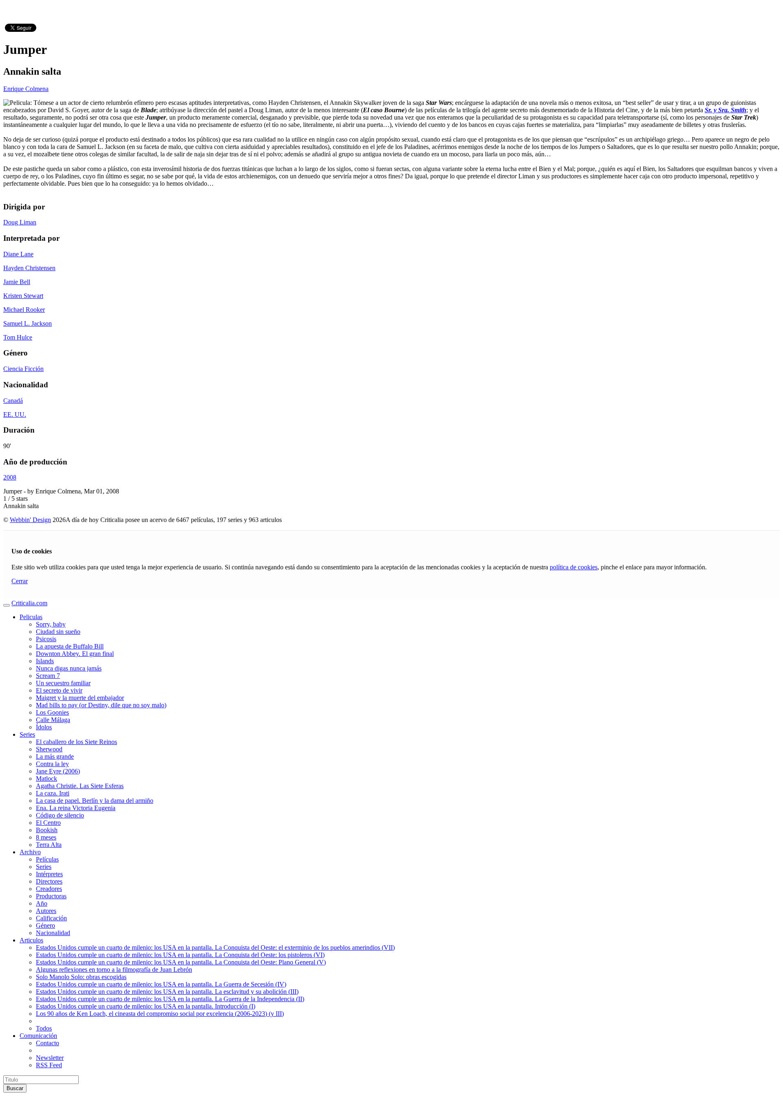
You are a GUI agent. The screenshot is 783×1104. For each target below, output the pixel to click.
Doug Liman (19, 222)
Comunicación (38, 1035)
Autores (46, 910)
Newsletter (50, 1057)
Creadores (49, 888)
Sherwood (49, 749)
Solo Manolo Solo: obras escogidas (81, 976)
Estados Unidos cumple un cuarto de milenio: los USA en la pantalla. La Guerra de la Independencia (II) (170, 998)
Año (41, 903)
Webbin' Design (30, 519)
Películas (47, 859)
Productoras (51, 896)
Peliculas (31, 616)
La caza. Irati (52, 793)
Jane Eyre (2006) (58, 771)
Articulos (31, 940)
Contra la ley (52, 763)
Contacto (47, 1043)
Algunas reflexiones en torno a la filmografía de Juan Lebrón (114, 969)
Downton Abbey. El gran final (75, 653)
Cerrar (19, 581)
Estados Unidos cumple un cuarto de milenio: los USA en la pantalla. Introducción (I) (145, 1006)
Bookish (47, 829)
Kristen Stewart (23, 295)
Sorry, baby (51, 624)
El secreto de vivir (59, 690)
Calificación (51, 918)
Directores (49, 881)
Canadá (13, 400)
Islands (45, 661)
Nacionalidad (53, 932)
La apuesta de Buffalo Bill (70, 646)
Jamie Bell (16, 281)
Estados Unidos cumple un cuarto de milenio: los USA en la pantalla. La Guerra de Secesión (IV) (161, 984)
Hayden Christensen (29, 267)
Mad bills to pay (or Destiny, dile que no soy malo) (101, 705)
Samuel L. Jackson (27, 323)
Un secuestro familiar (63, 683)
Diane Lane (18, 254)
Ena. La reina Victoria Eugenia (75, 807)
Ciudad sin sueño (58, 631)
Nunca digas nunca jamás (69, 668)
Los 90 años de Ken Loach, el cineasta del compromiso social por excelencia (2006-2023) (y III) (160, 1013)
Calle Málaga (53, 719)
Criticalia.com (29, 603)
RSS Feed (49, 1065)
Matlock (46, 778)
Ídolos (44, 727)
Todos (44, 1028)
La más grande (55, 756)
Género (45, 925)
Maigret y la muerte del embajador (80, 697)
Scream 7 (48, 675)
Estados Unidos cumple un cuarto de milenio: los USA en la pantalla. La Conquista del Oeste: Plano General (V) (181, 962)
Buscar (15, 1088)
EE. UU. (14, 414)
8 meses (46, 837)
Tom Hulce (17, 337)
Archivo (30, 852)
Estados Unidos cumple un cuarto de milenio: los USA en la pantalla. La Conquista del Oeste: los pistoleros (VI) (180, 954)
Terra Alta (49, 844)
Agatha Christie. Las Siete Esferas (80, 785)
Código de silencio (60, 815)
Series (27, 734)
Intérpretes (49, 874)
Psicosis (46, 638)
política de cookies (573, 567)
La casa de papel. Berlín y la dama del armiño (94, 800)
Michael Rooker (24, 309)
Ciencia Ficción (23, 368)
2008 (9, 477)
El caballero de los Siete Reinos (76, 741)
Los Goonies (52, 712)
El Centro (48, 822)
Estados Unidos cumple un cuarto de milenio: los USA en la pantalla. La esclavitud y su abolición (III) (167, 991)
